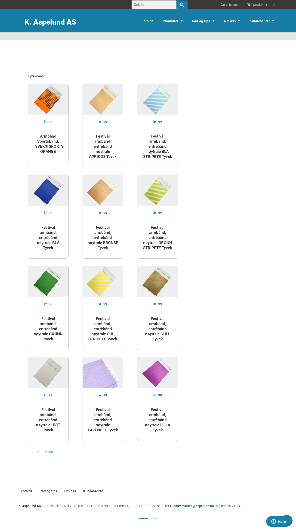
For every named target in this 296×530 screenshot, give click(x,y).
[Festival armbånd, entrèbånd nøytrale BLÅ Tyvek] (48, 190)
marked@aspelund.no (213, 506)
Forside (148, 21)
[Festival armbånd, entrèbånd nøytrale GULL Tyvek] (157, 281)
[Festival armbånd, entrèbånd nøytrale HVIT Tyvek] (48, 372)
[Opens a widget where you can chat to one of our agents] (278, 522)
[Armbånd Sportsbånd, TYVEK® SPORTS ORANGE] (48, 99)
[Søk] (182, 4)
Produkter (170, 21)
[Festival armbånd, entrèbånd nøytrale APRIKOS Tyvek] (103, 99)
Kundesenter (260, 21)
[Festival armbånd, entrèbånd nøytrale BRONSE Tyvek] (103, 190)
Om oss (230, 21)
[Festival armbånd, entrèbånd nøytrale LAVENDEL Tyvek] (103, 372)
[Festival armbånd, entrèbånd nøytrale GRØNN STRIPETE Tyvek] (157, 190)
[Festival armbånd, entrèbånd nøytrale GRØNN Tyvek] (48, 281)
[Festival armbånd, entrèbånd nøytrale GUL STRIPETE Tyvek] (103, 281)
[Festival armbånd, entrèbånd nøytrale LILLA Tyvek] (157, 372)
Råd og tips (201, 21)
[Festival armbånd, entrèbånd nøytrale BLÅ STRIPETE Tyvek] (157, 99)
